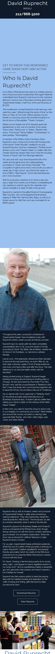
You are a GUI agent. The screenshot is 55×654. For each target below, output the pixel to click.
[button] (27, 14)
